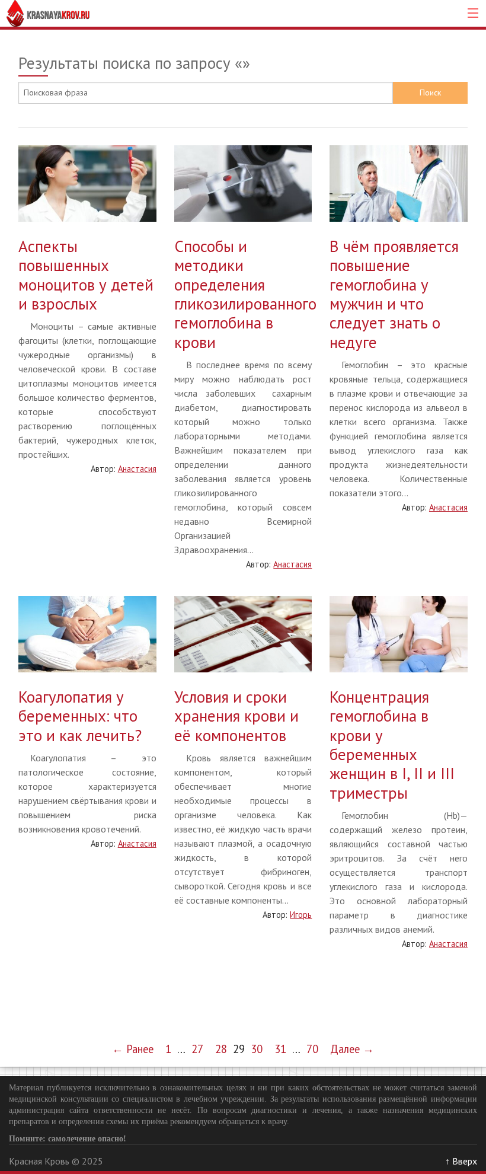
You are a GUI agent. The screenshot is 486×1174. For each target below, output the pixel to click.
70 (312, 1049)
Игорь (301, 914)
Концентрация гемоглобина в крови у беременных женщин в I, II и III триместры (392, 745)
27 (197, 1049)
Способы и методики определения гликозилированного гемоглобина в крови (245, 294)
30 (257, 1049)
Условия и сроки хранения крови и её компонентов (236, 716)
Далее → (352, 1049)
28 (221, 1049)
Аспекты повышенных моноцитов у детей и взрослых (86, 275)
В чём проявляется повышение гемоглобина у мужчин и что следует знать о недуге (394, 294)
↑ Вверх (461, 1161)
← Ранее (133, 1049)
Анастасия (137, 468)
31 (280, 1049)
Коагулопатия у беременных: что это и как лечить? (80, 716)
